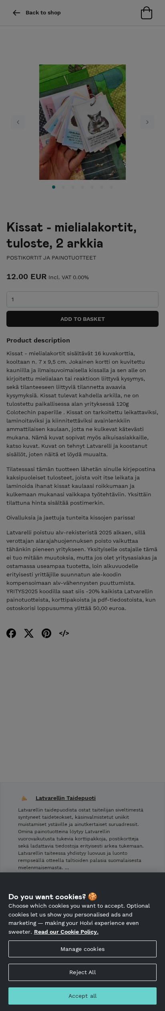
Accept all (82, 996)
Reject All (82, 972)
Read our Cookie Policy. (66, 931)
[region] (82, 941)
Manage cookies (82, 949)
